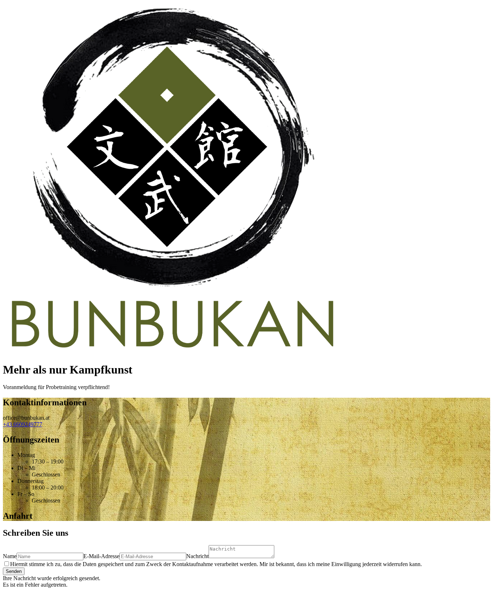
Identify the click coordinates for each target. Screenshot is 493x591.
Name (10, 556)
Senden (14, 571)
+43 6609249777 (22, 424)
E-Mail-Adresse (101, 556)
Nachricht (197, 556)
